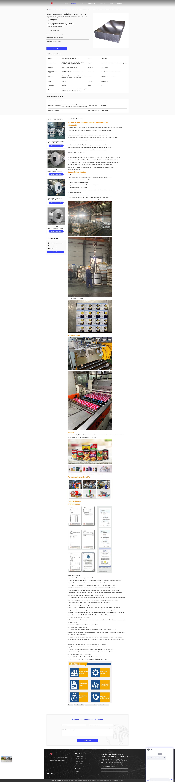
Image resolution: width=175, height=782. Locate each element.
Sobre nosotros (91, 3)
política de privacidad (56, 780)
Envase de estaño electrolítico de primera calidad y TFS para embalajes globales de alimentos (56, 200)
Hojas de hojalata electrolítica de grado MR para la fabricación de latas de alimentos (56, 143)
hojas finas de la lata (79, 704)
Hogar (66, 3)
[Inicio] (51, 3)
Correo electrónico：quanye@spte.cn (57, 760)
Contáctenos (102, 3)
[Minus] (171, 749)
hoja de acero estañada (91, 704)
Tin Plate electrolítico (62, 9)
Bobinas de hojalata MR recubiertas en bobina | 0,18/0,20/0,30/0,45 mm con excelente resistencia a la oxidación (56, 228)
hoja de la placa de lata (103, 704)
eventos (111, 3)
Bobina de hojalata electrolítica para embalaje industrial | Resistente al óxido (55, 171)
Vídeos (81, 3)
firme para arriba (124, 770)
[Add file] (148, 779)
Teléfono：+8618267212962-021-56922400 (58, 757)
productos (73, 3)
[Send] (171, 779)
